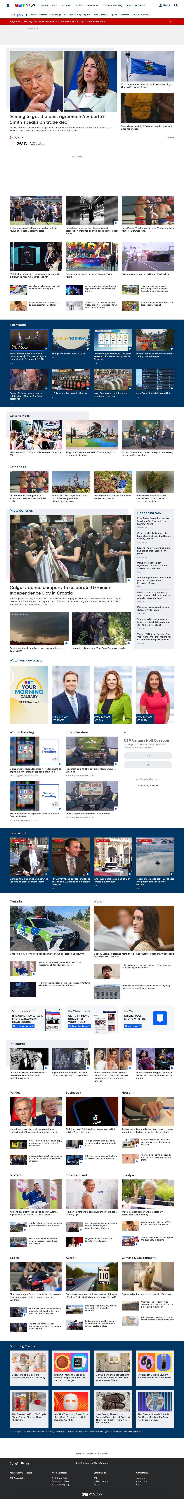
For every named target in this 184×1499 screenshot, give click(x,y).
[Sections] (8, 5)
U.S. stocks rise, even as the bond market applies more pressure (101, 1157)
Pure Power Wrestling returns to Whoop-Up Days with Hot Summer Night (28, 498)
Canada (66, 5)
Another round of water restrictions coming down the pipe (155, 355)
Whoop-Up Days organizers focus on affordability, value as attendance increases (70, 498)
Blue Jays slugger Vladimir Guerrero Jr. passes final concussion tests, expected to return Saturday (35, 1297)
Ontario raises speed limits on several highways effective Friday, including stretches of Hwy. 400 (91, 1295)
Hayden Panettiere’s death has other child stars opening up (92, 1213)
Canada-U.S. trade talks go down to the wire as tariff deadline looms (29, 880)
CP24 (96, 1478)
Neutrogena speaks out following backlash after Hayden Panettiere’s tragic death (101, 1225)
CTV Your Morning (112, 5)
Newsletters (103, 1454)
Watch (79, 5)
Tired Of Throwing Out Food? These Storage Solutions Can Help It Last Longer (69, 1378)
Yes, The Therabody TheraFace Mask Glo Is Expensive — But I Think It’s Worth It (71, 1417)
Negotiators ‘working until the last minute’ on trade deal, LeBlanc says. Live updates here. (33, 1130)
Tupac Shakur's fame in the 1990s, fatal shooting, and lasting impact (70, 1074)
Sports (114, 15)
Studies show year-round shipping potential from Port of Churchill (45, 1224)
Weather (43, 15)
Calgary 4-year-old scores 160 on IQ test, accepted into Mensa (156, 1223)
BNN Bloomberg (101, 1481)
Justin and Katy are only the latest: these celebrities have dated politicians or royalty (28, 1075)
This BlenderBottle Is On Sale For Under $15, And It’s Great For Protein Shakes (153, 1417)
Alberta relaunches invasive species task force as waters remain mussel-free (151, 498)
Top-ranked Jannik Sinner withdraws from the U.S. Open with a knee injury (45, 1326)
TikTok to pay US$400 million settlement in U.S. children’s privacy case (90, 1130)
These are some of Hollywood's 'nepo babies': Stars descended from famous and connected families (111, 1076)
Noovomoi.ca (141, 1481)
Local (55, 5)
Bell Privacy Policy (60, 1478)
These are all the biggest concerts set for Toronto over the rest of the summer (154, 1075)
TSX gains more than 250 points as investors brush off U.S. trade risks (100, 1143)
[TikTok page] (16, 1463)
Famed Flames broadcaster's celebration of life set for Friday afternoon (27, 396)
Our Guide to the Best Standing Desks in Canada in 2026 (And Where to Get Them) (112, 1378)
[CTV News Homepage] (25, 5)
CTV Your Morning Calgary (77, 15)
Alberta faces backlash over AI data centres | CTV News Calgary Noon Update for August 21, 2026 (28, 356)
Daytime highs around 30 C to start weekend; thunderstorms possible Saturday (112, 356)
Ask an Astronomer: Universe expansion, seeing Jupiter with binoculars (147, 453)
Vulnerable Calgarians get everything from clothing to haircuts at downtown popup (154, 288)
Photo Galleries (100, 15)
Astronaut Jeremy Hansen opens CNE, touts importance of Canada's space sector (34, 1213)
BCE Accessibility (17, 1478)
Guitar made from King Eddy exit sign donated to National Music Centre (100, 288)
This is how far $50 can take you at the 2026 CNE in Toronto (157, 1238)
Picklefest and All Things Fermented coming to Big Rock (91, 770)
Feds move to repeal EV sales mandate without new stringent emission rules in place (100, 1323)
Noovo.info (140, 1478)
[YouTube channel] (22, 1463)
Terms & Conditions (60, 1481)
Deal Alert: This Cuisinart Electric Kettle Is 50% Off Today (28, 1376)
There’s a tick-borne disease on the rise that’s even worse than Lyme (156, 1157)
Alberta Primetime (141, 15)
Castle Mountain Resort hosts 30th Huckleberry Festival (112, 497)
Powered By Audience (148, 786)
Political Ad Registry (60, 1484)
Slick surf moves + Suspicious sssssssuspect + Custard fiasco (34, 815)
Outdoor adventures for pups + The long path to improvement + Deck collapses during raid (35, 770)
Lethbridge (55, 15)
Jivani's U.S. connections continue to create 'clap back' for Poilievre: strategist (45, 1158)
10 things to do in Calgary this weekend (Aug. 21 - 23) (35, 453)
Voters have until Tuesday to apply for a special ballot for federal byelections (45, 1143)
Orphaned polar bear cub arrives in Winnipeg (146, 1294)
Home (44, 5)
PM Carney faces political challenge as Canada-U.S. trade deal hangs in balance (71, 882)
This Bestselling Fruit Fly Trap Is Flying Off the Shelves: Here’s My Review (29, 1417)
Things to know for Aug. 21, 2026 (68, 353)
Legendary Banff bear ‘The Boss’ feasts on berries (99, 648)
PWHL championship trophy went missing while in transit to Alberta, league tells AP (35, 275)
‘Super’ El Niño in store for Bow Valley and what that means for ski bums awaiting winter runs (101, 304)
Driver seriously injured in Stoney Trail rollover (146, 274)
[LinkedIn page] (27, 1463)
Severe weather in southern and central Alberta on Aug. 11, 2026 (37, 649)
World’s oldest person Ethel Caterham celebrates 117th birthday (142, 1213)
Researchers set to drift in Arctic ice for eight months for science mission (155, 882)
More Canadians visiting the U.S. (153, 393)
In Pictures (92, 5)
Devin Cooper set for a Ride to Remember (88, 813)
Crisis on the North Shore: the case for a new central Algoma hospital (155, 1142)
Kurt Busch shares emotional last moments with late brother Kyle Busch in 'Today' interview (45, 1311)
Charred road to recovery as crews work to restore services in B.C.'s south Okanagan (157, 1304)
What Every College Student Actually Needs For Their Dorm (154, 1376)
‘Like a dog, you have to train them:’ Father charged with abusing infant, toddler (146, 966)
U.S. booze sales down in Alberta (69, 393)
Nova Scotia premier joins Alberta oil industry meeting (112, 394)
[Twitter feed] (11, 1463)
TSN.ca (97, 1484)
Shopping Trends (135, 5)
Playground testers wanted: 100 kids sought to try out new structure (90, 453)
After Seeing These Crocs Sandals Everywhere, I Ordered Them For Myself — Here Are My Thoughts (113, 1418)
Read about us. (135, 1431)
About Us (80, 1454)
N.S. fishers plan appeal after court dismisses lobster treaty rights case (43, 1240)
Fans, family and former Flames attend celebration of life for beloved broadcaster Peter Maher (92, 231)
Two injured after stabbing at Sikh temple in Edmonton (112, 880)
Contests (124, 15)
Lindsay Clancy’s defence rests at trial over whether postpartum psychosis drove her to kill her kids (134, 955)
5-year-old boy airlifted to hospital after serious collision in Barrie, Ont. (47, 954)
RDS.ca (139, 1484)
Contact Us (91, 1454)
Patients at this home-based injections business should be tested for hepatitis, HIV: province (147, 1130)
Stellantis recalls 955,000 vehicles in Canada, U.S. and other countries (101, 1308)
